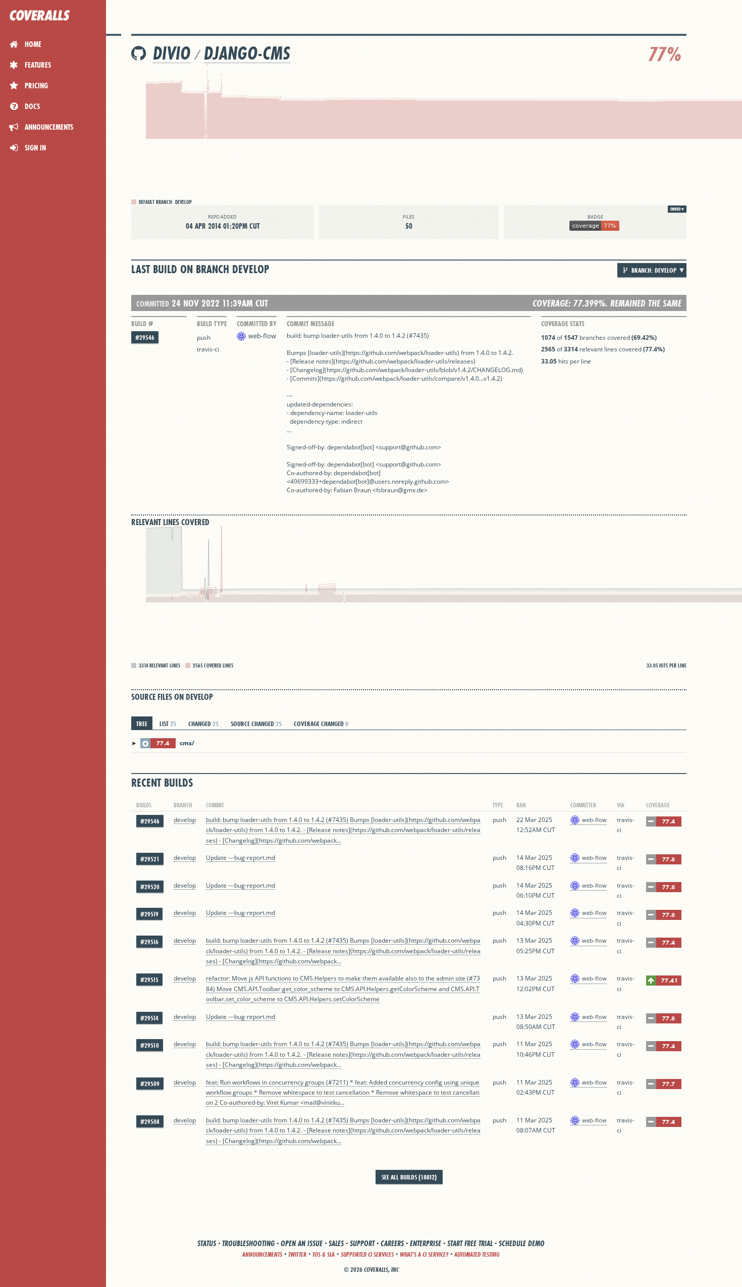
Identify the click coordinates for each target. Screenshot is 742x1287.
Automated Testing (477, 1254)
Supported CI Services (367, 1254)
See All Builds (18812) (409, 1176)
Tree (141, 723)
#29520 (150, 887)
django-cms (247, 53)
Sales (336, 1243)
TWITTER (297, 1254)
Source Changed (256, 723)
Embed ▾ (677, 209)
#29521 (150, 859)
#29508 (150, 1121)
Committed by (257, 324)
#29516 (149, 942)
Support (362, 1243)
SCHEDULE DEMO (522, 1243)
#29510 (149, 1045)
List (168, 723)
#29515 (149, 979)
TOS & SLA (323, 1254)
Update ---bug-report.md (240, 857)
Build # (142, 324)
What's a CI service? (424, 1254)
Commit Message (310, 324)
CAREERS (392, 1243)
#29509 (150, 1083)
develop (185, 819)
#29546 (144, 337)
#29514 (149, 1018)
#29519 (149, 914)
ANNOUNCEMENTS (262, 1254)
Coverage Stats (563, 324)
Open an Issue (302, 1243)
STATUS (206, 1243)
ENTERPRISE (425, 1243)
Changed (203, 723)
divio (171, 53)
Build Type (212, 324)
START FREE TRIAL (470, 1243)
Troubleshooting (248, 1243)
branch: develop (653, 270)
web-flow (262, 335)
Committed (152, 303)
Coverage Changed (321, 723)
